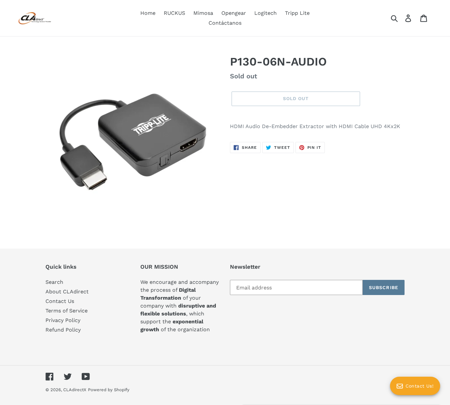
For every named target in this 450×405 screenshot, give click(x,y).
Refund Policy (63, 330)
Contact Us (59, 301)
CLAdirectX (74, 389)
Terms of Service (66, 311)
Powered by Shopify (108, 389)
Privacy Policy (62, 320)
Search (54, 282)
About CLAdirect (67, 291)
